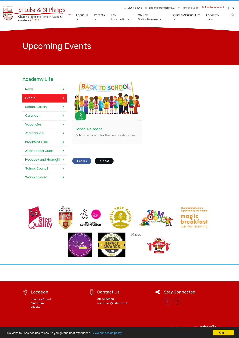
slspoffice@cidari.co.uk (161, 7)
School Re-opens (89, 129)
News (29, 89)
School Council (36, 168)
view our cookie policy (107, 332)
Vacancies (33, 124)
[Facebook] (228, 8)
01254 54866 (134, 7)
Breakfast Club (36, 142)
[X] (233, 8)
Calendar (32, 115)
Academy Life (212, 17)
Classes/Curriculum (186, 15)
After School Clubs (39, 151)
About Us (82, 15)
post (105, 161)
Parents (99, 15)
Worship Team (36, 177)
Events (30, 98)
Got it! (223, 332)
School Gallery (36, 107)
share (82, 161)
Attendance (34, 133)
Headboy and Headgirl (42, 159)
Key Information (119, 17)
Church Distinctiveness (148, 17)
